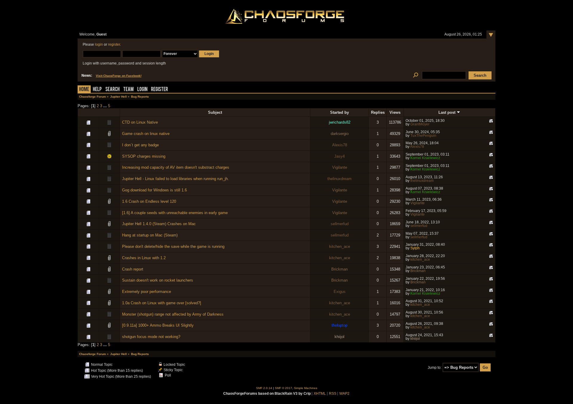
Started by (339, 112)
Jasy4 (339, 156)
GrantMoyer (419, 124)
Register (159, 89)
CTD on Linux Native (140, 122)
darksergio (340, 133)
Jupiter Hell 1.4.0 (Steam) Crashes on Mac (159, 224)
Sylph (415, 248)
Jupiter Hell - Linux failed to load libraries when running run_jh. (175, 178)
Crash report (132, 269)
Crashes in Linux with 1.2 (144, 258)
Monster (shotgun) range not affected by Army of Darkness (173, 314)
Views (395, 112)
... (105, 106)
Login (142, 89)
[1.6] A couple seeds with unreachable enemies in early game (175, 213)
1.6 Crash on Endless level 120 (149, 201)
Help (97, 89)
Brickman (339, 269)
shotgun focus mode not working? (151, 336)
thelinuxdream (339, 178)
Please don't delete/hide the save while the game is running (173, 246)
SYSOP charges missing (143, 156)
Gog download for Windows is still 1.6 (154, 190)
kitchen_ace (339, 246)
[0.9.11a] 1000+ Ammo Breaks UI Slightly (158, 325)
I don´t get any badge (140, 145)
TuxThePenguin (423, 135)
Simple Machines (305, 388)
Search (112, 89)
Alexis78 (339, 145)
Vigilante (339, 167)
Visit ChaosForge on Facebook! (118, 75)
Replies (378, 112)
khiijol (339, 336)
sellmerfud (340, 224)
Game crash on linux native (146, 133)
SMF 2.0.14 (264, 388)
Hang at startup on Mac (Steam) (150, 235)
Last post (447, 112)
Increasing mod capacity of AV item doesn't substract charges (175, 167)
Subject (215, 112)
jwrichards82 (339, 122)
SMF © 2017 (283, 388)
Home (84, 89)
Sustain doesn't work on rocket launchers (157, 280)
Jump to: (434, 367)
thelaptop (339, 325)
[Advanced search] (415, 75)
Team (128, 89)
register (114, 44)
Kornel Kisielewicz (425, 158)
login (99, 44)
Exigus (340, 291)
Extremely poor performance (146, 291)
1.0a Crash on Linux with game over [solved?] (161, 303)
